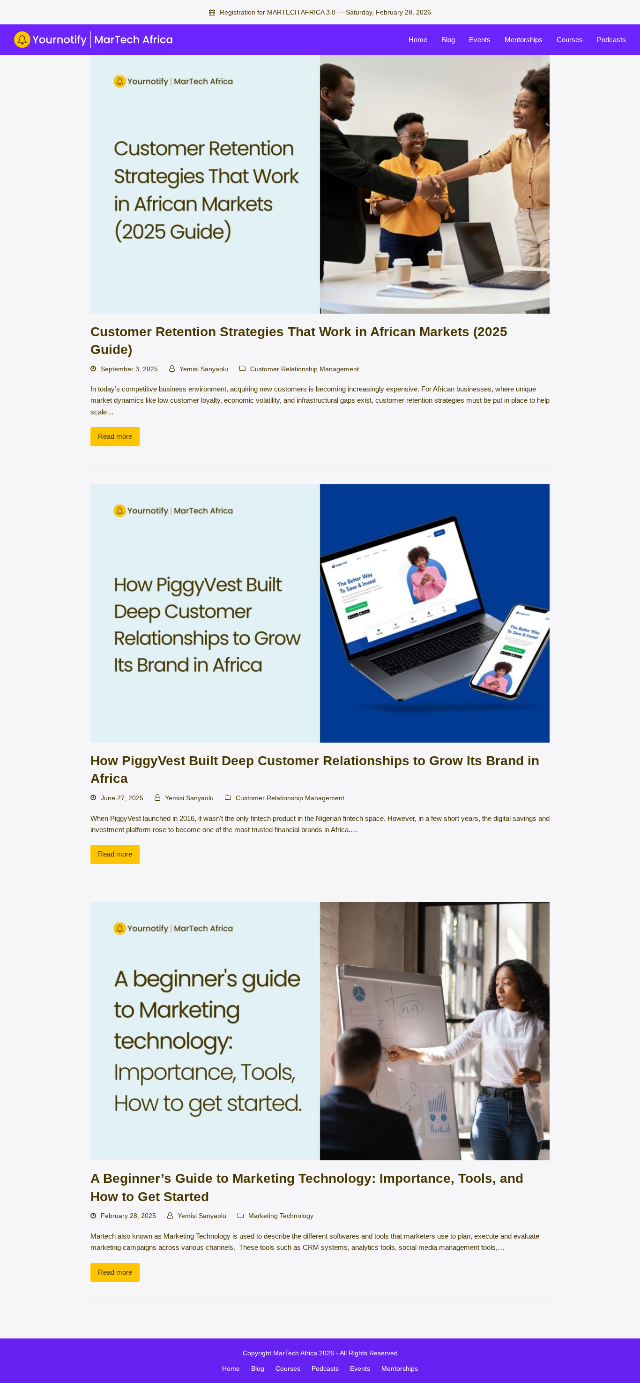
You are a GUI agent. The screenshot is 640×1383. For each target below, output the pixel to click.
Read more (115, 436)
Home (231, 1368)
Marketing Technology (280, 1215)
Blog (257, 1368)
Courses (287, 1368)
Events (360, 1368)
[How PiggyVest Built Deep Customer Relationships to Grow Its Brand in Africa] (320, 613)
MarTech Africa (295, 1353)
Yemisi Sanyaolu (203, 369)
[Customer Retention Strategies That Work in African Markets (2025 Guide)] (320, 184)
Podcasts (325, 1368)
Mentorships (399, 1368)
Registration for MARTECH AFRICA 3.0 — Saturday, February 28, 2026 (325, 12)
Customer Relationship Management (304, 369)
